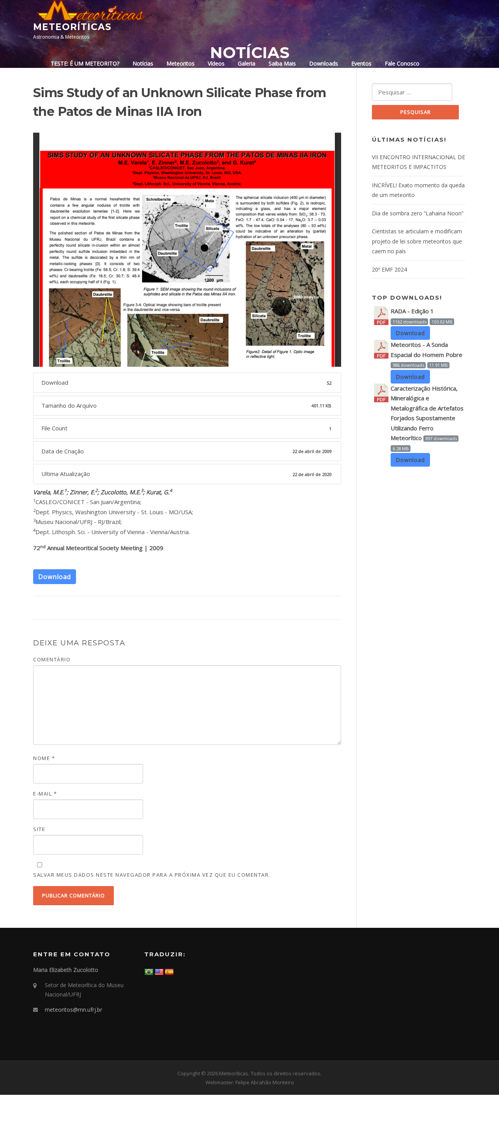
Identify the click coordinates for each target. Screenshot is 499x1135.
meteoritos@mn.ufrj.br (73, 1009)
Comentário (52, 659)
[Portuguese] (149, 972)
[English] (159, 972)
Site (39, 829)
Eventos (361, 63)
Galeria (246, 63)
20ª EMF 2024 (389, 269)
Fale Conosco (402, 63)
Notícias (143, 63)
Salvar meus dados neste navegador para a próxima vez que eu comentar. (152, 874)
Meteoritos (180, 63)
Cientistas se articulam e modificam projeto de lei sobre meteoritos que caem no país (417, 241)
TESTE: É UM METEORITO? (85, 63)
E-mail (45, 793)
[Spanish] (169, 972)
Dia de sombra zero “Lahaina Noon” (418, 213)
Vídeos (216, 63)
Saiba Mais (282, 63)
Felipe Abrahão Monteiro (264, 1082)
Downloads (323, 63)
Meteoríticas (72, 26)
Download (54, 576)
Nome (44, 758)
